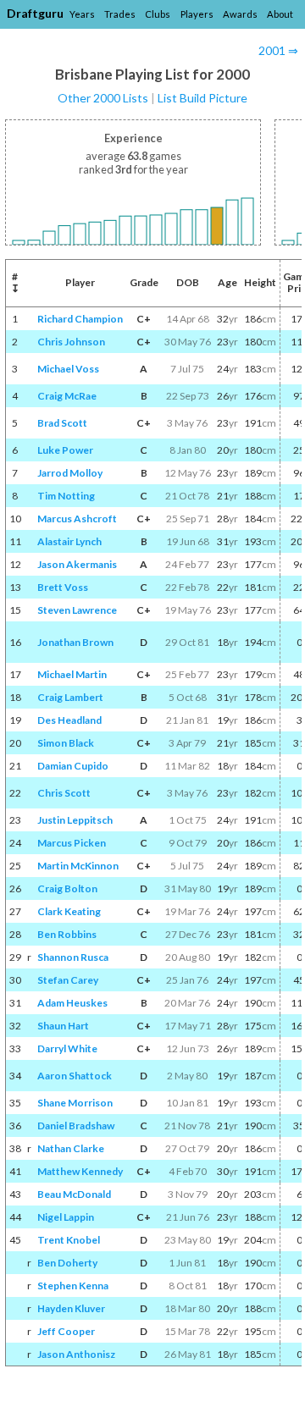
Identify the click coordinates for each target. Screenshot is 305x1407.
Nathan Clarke (70, 1148)
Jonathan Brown (75, 642)
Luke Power (65, 450)
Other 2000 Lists (103, 98)
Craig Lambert (70, 697)
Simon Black (65, 743)
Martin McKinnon (78, 865)
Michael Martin (72, 674)
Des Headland (69, 720)
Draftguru (35, 13)
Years (82, 13)
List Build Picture (202, 98)
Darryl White (67, 1048)
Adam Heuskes (72, 1002)
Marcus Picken (71, 842)
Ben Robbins (67, 934)
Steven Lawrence (77, 610)
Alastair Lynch (69, 541)
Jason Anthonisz (76, 1354)
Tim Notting (66, 495)
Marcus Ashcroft (77, 518)
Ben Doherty (67, 1262)
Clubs (157, 13)
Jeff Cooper (66, 1331)
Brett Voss (62, 587)
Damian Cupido (72, 765)
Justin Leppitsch (75, 820)
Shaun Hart (63, 1025)
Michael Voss (68, 368)
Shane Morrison (75, 1102)
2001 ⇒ (278, 50)
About (280, 13)
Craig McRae (67, 395)
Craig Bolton (67, 888)
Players (197, 13)
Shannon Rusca (72, 957)
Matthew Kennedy (80, 1171)
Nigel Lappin (65, 1217)
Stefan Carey (67, 980)
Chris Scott (64, 792)
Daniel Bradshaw (75, 1125)
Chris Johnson (71, 341)
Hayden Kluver (71, 1308)
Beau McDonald (74, 1194)
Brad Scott (62, 423)
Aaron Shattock (74, 1075)
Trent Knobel (68, 1239)
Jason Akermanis (77, 564)
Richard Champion (80, 318)
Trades (120, 13)
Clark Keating (69, 911)
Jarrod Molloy (70, 472)
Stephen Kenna (72, 1285)
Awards (240, 13)
